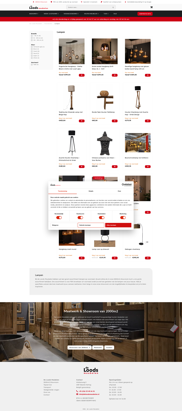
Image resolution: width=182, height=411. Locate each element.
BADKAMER (33, 13)
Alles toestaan (111, 225)
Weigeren (55, 225)
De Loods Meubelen (35, 23)
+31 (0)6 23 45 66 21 (87, 391)
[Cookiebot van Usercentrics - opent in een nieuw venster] (123, 184)
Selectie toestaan (85, 225)
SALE (115, 13)
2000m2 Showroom (41, 2)
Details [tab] (91, 191)
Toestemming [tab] (62, 191)
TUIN (105, 13)
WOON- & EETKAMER (50, 13)
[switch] (80, 217)
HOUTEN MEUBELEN (90, 13)
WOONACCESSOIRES (70, 13)
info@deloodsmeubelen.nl (89, 394)
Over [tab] (119, 191)
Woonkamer (48, 23)
